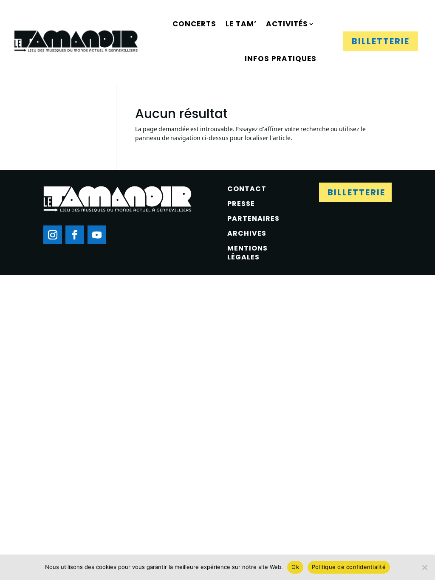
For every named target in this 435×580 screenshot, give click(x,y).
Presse (241, 203)
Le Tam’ (241, 24)
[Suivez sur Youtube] (97, 234)
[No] (424, 567)
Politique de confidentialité (349, 566)
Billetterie (381, 41)
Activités (287, 24)
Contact (246, 189)
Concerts (194, 24)
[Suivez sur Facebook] (74, 234)
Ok (295, 566)
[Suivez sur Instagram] (52, 234)
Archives (246, 233)
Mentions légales (247, 252)
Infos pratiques (280, 58)
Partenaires (253, 218)
